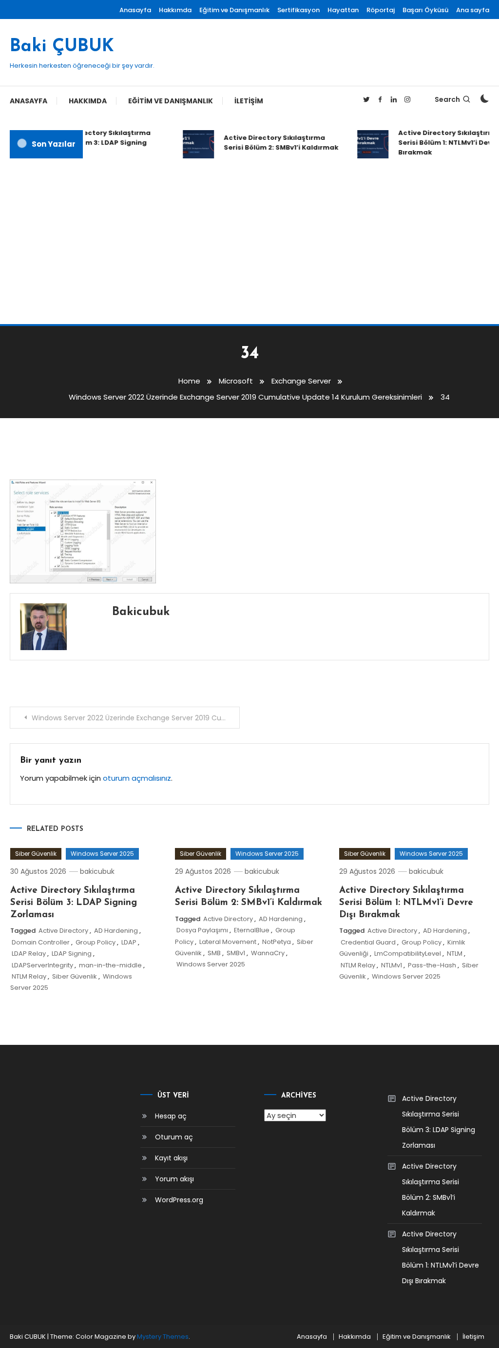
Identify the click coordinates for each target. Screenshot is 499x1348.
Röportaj (380, 10)
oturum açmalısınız (137, 778)
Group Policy (95, 942)
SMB (214, 953)
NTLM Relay (29, 976)
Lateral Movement (227, 941)
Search (447, 99)
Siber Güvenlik (36, 853)
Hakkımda (175, 10)
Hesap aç (171, 1116)
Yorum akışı (174, 1179)
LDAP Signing (72, 953)
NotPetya (276, 941)
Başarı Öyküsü (425, 10)
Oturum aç (174, 1137)
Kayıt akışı (171, 1158)
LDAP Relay (29, 953)
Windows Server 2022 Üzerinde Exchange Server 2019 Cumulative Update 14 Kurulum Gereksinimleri (136, 718)
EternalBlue (251, 930)
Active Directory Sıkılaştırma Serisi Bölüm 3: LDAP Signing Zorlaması (95, 142)
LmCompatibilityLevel (407, 953)
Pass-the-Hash (432, 965)
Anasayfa (135, 10)
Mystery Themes (163, 1336)
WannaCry (268, 953)
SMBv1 (236, 953)
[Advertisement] (249, 241)
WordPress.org (179, 1200)
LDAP (128, 942)
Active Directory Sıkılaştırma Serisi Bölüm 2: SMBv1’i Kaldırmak (276, 142)
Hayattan (343, 10)
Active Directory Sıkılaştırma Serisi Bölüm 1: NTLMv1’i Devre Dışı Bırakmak (406, 902)
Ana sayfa (472, 10)
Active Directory (63, 930)
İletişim (248, 101)
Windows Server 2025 (102, 853)
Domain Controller (41, 942)
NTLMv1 (391, 965)
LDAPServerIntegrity (42, 965)
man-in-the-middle (110, 965)
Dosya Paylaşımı (202, 930)
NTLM (454, 953)
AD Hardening (116, 930)
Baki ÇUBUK (62, 47)
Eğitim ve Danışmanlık (234, 10)
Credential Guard (368, 942)
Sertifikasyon (298, 10)
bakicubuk (141, 612)
